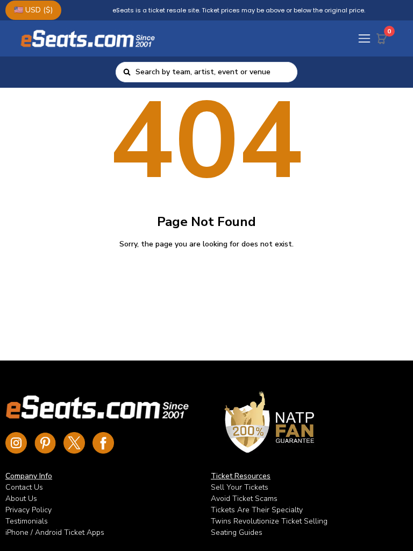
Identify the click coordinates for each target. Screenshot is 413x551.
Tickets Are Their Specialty (257, 510)
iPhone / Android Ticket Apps (54, 532)
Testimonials (26, 521)
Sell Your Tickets (239, 487)
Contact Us (24, 487)
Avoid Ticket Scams (244, 498)
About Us (21, 498)
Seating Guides (236, 532)
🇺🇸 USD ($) (33, 10)
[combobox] (213, 72)
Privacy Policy (28, 510)
